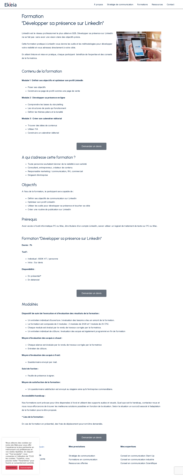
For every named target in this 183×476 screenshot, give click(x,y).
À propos (98, 4)
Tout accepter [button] (25, 468)
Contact (170, 4)
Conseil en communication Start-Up (137, 456)
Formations (142, 4)
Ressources (157, 4)
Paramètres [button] (11, 468)
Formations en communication (83, 459)
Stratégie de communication (120, 4)
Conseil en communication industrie (137, 459)
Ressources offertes (78, 463)
